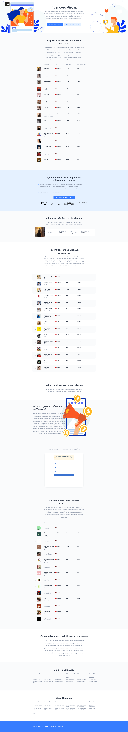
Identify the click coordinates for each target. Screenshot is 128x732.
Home (46, 726)
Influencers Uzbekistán (81, 679)
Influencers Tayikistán (93, 673)
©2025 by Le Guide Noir (38, 726)
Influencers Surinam (59, 673)
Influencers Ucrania (70, 679)
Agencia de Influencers (48, 701)
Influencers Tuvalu (47, 679)
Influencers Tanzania (81, 673)
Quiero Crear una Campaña (72, 24)
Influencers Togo (47, 675)
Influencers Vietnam (59, 681)
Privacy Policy (53, 726)
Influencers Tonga (58, 675)
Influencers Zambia (81, 681)
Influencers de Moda (92, 701)
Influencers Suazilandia (70, 673)
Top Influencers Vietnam (54, 24)
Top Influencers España (37, 705)
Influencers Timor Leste (37, 675)
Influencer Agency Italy (59, 711)
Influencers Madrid (47, 705)
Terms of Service (61, 726)
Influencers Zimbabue (93, 681)
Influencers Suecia (36, 673)
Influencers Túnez (80, 675)
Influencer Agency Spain (48, 711)
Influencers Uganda (59, 679)
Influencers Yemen (69, 681)
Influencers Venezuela (48, 681)
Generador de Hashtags (37, 701)
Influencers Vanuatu (92, 679)
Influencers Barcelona (59, 705)
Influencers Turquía (36, 679)
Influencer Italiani (92, 708)
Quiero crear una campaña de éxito (64, 197)
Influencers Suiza (47, 673)
